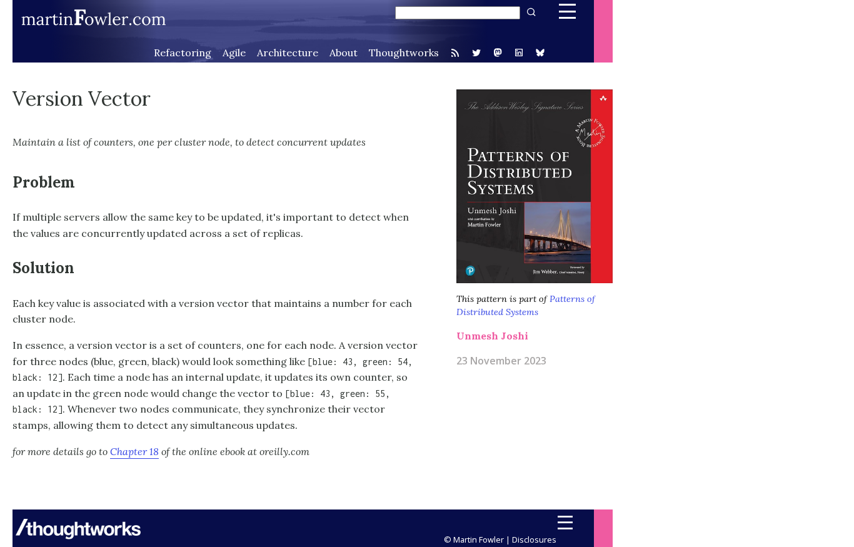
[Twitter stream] (476, 52)
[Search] (530, 12)
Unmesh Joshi (492, 335)
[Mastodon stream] (498, 54)
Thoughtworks (404, 52)
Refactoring (182, 52)
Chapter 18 (134, 451)
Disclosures (534, 539)
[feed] (455, 52)
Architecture (287, 52)
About (343, 52)
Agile (234, 52)
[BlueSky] (540, 54)
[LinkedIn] (519, 54)
